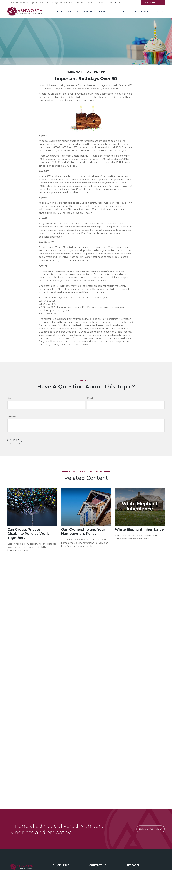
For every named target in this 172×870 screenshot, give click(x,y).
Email (90, 398)
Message (11, 415)
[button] (59, 11)
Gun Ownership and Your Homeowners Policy (83, 531)
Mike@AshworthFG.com (127, 3)
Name (10, 398)
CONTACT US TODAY (150, 829)
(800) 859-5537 (105, 3)
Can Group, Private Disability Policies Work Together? (28, 533)
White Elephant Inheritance (139, 529)
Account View (152, 2)
